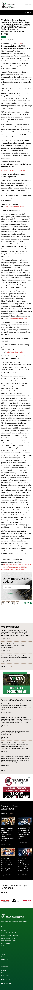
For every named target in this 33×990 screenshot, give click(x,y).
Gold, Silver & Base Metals (8, 941)
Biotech (3, 37)
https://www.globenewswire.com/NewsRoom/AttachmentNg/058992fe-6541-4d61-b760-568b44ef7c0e (16, 567)
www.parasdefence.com (14, 207)
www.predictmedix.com (18, 319)
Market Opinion (5, 943)
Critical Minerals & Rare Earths (10, 933)
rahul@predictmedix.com (16, 352)
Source (19, 44)
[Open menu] (3, 12)
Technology (4, 946)
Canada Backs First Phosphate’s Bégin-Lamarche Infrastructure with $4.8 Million (15, 657)
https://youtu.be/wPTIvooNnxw (13, 171)
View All (4, 666)
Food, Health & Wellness (8, 938)
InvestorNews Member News (16, 700)
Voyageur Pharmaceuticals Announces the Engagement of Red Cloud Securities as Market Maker (15, 732)
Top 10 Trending (10, 627)
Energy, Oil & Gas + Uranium (9, 935)
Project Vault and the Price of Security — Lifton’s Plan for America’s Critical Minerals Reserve (15, 645)
